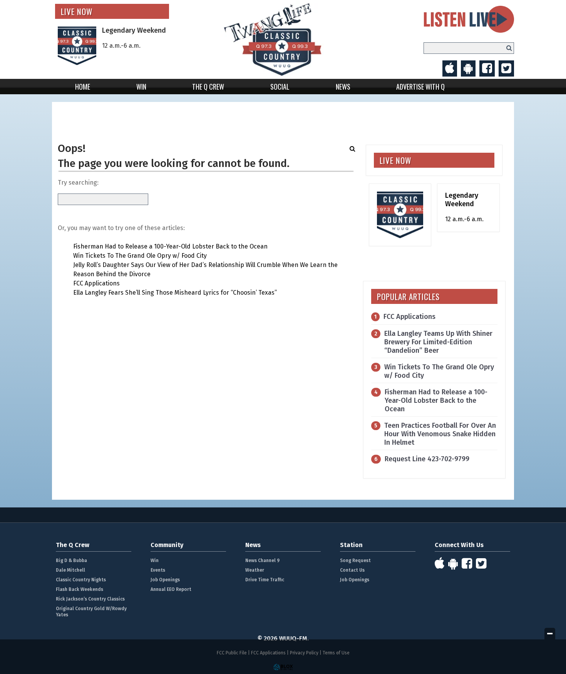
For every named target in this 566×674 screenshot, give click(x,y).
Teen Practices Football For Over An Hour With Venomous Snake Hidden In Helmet (440, 434)
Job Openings (165, 579)
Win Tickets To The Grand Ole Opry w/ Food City (140, 255)
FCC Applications (96, 283)
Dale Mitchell (70, 570)
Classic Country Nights (81, 579)
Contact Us (352, 570)
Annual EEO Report (171, 589)
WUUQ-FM (283, 39)
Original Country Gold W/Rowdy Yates (91, 611)
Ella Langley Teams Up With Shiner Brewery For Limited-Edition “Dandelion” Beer (438, 342)
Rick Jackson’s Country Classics (90, 599)
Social (280, 87)
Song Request (355, 560)
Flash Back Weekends (79, 589)
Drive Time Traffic (264, 579)
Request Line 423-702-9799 (427, 459)
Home (82, 87)
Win (141, 87)
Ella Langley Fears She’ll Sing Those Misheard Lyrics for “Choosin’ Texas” (175, 292)
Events (158, 570)
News (343, 87)
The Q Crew (208, 87)
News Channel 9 (262, 560)
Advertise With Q (420, 87)
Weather (254, 570)
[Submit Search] (509, 48)
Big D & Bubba (71, 560)
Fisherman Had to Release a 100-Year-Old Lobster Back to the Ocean (170, 246)
